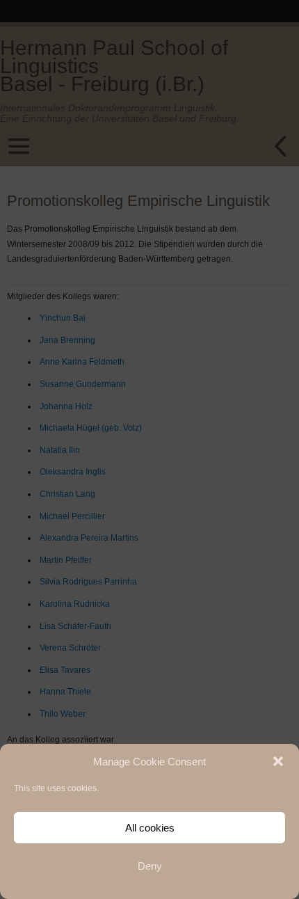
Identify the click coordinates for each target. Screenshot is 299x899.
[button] (278, 761)
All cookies (150, 828)
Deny (150, 866)
